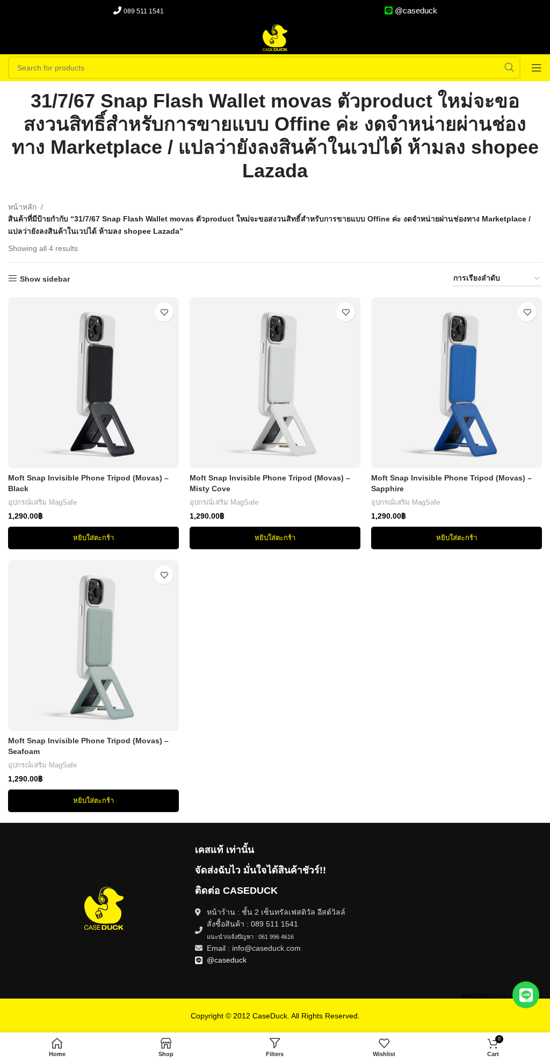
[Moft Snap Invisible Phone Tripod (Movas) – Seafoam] (93, 645)
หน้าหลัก (22, 207)
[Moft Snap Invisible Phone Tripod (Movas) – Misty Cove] (275, 382)
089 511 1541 (144, 11)
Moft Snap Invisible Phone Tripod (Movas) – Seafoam (88, 746)
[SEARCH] (509, 67)
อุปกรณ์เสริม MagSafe (42, 502)
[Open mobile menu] (536, 67)
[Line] (525, 994)
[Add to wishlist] (164, 312)
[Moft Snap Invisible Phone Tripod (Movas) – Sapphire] (456, 382)
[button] (93, 538)
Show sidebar (45, 279)
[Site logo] (275, 37)
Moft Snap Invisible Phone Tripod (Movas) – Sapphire (451, 483)
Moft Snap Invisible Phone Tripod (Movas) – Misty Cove (270, 483)
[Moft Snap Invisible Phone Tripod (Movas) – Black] (93, 382)
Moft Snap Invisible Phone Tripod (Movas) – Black (88, 483)
